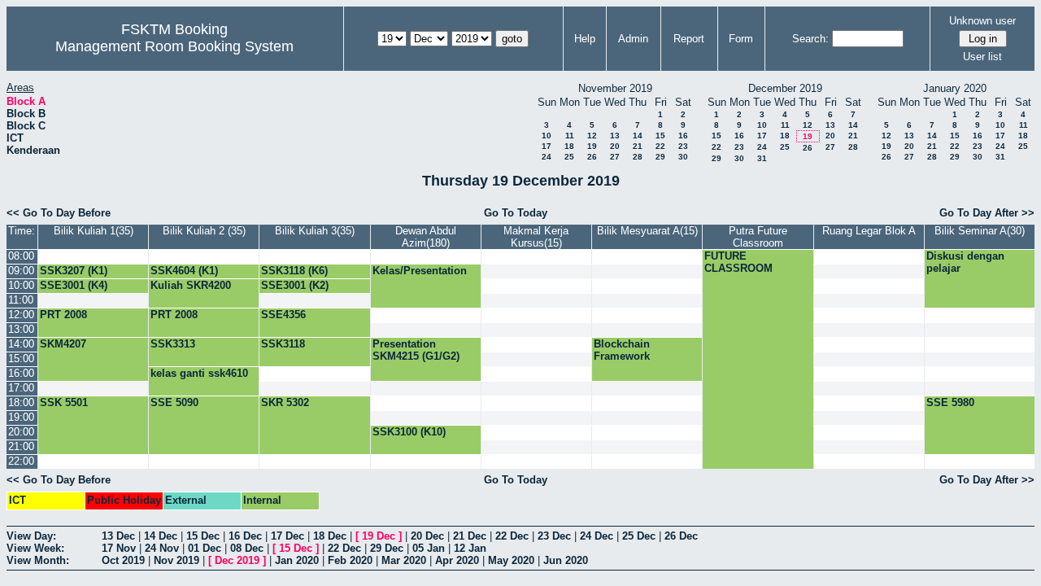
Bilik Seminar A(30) (979, 231)
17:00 (21, 388)
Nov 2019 (176, 560)
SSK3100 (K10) (409, 432)
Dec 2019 (237, 560)
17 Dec (287, 536)
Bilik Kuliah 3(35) (315, 231)
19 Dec (378, 536)
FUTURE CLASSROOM (738, 262)
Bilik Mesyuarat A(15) (647, 231)
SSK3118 (283, 344)
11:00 (20, 300)
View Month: (38, 560)
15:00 (21, 358)
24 (546, 156)
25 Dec (639, 536)
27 (615, 156)
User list (982, 56)
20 (615, 146)
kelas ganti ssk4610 (199, 373)
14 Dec (160, 536)
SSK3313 (172, 344)
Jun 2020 (565, 560)
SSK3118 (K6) (294, 271)
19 (592, 146)
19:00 (21, 417)
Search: (810, 39)
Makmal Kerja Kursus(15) (535, 237)
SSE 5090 (174, 402)
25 (569, 156)
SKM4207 (63, 344)
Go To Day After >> (986, 213)
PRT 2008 (63, 314)
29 (660, 156)
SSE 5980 (950, 402)
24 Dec (596, 536)
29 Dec (386, 548)
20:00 (21, 432)
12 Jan (470, 548)
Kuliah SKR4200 (190, 285)
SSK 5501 (64, 402)
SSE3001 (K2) (295, 285)
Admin (633, 39)
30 (683, 156)
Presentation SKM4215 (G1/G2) (416, 350)
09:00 (21, 271)
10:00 (21, 285)
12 (592, 135)
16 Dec (245, 536)
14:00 (21, 344)
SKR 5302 (285, 402)
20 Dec (427, 536)
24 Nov (162, 548)
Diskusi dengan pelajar (965, 262)
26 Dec (681, 536)
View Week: (35, 548)
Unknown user (982, 21)
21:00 (21, 446)
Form (741, 39)
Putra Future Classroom (758, 237)
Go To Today (515, 213)
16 (683, 135)
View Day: (31, 536)
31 (762, 158)
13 (615, 135)
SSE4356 (283, 314)
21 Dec (469, 536)
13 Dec (118, 536)
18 (569, 146)
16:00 (21, 373)
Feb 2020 (350, 560)
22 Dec (512, 536)
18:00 (21, 402)
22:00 (21, 461)
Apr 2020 (457, 560)
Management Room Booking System (174, 46)
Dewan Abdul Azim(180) (425, 237)
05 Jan (428, 548)
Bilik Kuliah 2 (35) (204, 231)
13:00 (21, 329)
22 (660, 146)
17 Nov (119, 548)
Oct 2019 (123, 560)
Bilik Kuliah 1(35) (93, 231)
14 (637, 135)
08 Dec (247, 548)
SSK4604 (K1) (184, 271)
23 (683, 146)
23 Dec (554, 536)
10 (546, 135)
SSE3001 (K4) (73, 285)
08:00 (21, 256)
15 (660, 135)
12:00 (21, 314)
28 (637, 156)
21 (637, 146)
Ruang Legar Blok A (869, 231)
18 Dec (329, 536)
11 (569, 135)
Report (688, 39)
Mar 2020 (403, 560)
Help (584, 39)
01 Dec (204, 548)
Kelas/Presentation (419, 271)
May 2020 (511, 560)
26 (592, 156)
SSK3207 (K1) (73, 271)
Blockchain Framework (622, 350)
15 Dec (203, 536)
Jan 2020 (297, 560)
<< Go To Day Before (59, 213)
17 (546, 146)
